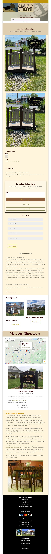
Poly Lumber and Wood (25, 543)
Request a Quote (25, 200)
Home (11, 31)
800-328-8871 (23, 400)
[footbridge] (25, 146)
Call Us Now (25, 204)
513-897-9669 (15, 400)
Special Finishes (25, 548)
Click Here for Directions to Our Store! (25, 17)
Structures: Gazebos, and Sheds (24, 31)
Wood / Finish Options (25, 540)
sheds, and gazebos (15, 447)
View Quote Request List (25, 1)
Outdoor (16, 31)
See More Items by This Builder (14, 161)
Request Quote (15, 324)
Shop (13, 31)
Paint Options (25, 545)
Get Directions (24, 209)
